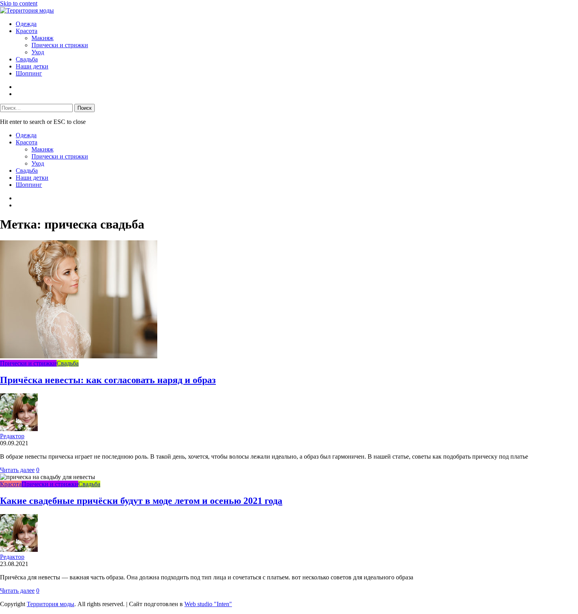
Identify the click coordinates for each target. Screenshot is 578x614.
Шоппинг (29, 73)
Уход (37, 52)
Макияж (42, 38)
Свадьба (27, 59)
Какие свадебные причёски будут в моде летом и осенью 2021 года (141, 501)
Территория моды (50, 604)
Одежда (26, 23)
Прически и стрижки (59, 45)
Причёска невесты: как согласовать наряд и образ (108, 380)
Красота (26, 31)
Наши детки (32, 66)
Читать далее (17, 469)
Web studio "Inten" (208, 604)
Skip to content (18, 3)
